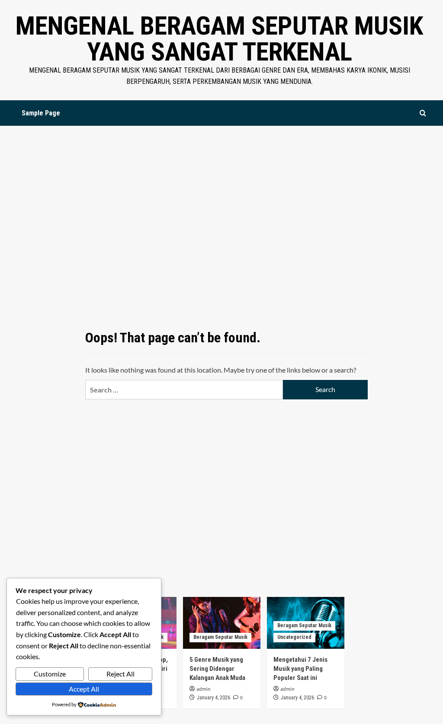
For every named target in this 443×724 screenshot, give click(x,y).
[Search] (422, 113)
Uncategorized (294, 637)
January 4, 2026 (213, 698)
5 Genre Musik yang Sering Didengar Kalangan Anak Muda (217, 669)
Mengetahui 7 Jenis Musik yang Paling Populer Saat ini (300, 669)
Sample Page (41, 113)
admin (203, 689)
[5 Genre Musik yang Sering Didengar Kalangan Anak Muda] (221, 622)
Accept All (84, 689)
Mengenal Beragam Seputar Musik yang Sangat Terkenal (219, 38)
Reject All (120, 674)
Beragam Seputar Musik (220, 637)
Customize (50, 674)
